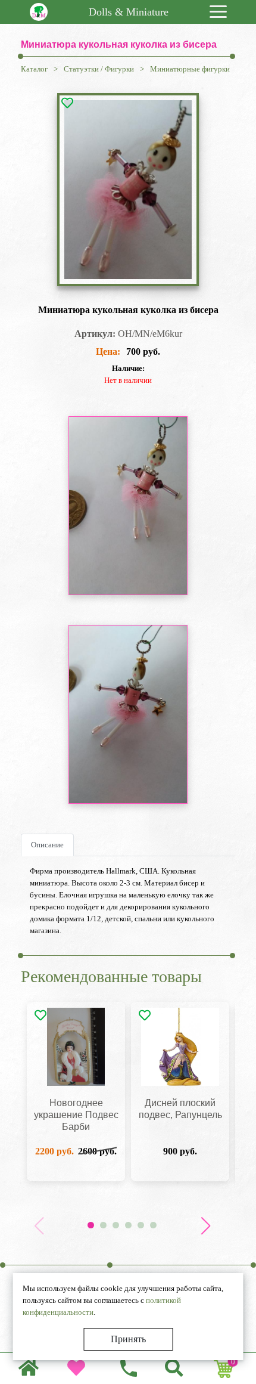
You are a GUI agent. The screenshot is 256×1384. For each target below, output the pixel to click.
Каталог (34, 68)
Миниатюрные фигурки (190, 68)
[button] (205, 1226)
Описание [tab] (47, 844)
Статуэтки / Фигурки (99, 68)
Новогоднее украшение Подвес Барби (76, 1115)
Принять (128, 1339)
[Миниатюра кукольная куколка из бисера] (128, 189)
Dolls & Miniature (128, 12)
